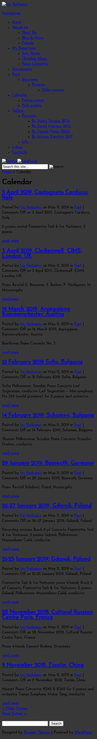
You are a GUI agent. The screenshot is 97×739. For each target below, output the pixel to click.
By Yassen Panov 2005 (51, 132)
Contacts (19, 152)
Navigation (11, 13)
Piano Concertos (35, 64)
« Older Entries (14, 709)
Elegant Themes (37, 733)
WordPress (83, 733)
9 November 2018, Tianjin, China (43, 665)
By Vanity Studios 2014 (51, 121)
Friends (28, 43)
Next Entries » (14, 714)
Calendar (19, 95)
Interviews (30, 80)
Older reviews (53, 90)
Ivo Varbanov (31, 207)
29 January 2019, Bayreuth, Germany (48, 463)
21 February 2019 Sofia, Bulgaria (42, 362)
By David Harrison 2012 (51, 126)
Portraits (29, 116)
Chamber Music (34, 59)
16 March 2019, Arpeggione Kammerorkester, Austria (36, 311)
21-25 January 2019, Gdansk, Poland (46, 559)
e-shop (17, 147)
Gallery (17, 111)
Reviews (38, 85)
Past (78, 207)
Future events (33, 100)
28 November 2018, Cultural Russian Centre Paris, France (47, 614)
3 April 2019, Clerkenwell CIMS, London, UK (42, 253)
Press (16, 74)
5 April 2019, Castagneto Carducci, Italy (45, 195)
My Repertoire (24, 48)
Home (17, 22)
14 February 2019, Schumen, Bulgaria (48, 415)
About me (20, 27)
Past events (31, 106)
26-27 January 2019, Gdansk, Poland (47, 506)
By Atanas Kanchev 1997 (52, 137)
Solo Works (31, 54)
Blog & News (33, 38)
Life (25, 142)
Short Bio (29, 33)
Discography (22, 69)
